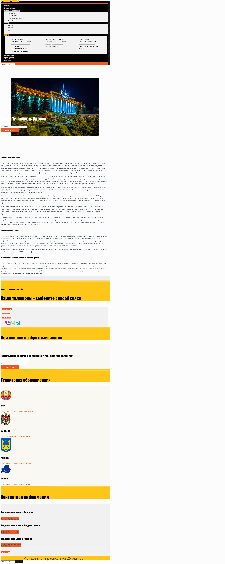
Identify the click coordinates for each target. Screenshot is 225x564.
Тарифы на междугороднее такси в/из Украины (16, 463)
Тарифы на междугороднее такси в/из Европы (15, 484)
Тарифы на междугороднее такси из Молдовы (15, 437)
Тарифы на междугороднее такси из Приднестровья (18, 411)
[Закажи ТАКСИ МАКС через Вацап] (12, 323)
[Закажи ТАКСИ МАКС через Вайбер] (7, 323)
